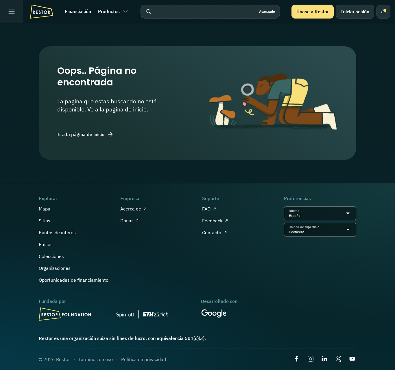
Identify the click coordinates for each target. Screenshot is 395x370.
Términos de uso (95, 359)
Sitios (44, 221)
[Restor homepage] (41, 12)
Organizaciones (55, 268)
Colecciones (51, 256)
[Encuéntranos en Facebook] (297, 359)
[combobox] (302, 215)
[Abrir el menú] (11, 11)
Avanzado (267, 11)
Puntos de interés (57, 232)
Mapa (44, 209)
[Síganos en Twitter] (338, 359)
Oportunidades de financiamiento (73, 280)
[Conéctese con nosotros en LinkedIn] (325, 359)
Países (46, 244)
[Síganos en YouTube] (352, 359)
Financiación (78, 11)
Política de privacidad (143, 359)
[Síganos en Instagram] (311, 359)
